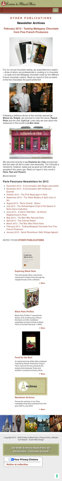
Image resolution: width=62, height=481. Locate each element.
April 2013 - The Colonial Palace (21, 220)
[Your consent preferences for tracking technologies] (57, 476)
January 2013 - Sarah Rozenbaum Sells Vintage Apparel (32, 232)
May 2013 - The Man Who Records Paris (25, 217)
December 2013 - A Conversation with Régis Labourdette (32, 185)
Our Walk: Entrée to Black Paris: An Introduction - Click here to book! (31, 449)
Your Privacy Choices (26, 459)
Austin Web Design (36, 439)
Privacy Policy (45, 437)
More (43, 283)
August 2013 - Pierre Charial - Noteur (23, 203)
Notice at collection (17, 464)
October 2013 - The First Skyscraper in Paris (26, 194)
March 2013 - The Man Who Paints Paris (25, 223)
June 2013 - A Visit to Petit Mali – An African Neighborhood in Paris (26, 213)
